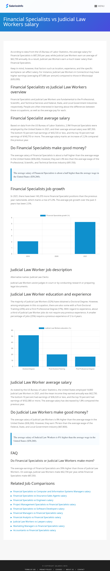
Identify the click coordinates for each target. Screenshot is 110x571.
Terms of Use (30, 569)
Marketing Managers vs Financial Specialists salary (39, 526)
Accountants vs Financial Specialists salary (34, 530)
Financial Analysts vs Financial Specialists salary (37, 517)
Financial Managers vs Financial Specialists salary (38, 513)
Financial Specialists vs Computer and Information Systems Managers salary (52, 491)
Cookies (59, 569)
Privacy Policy (46, 569)
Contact (81, 569)
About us (70, 569)
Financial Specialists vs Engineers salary (33, 500)
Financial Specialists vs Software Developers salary (38, 508)
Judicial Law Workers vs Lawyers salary (32, 521)
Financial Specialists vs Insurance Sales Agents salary (40, 495)
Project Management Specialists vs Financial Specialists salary (44, 504)
